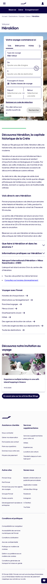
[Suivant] (39, 46)
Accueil (4, 16)
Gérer (20, 10)
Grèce (28, 16)
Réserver (12, 10)
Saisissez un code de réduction (19, 102)
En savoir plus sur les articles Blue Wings (20, 396)
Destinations (13, 16)
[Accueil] (23, 3)
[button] (4, 3)
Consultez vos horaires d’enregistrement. (21, 280)
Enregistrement (31, 10)
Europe (21, 16)
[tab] (9, 45)
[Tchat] (44, 580)
